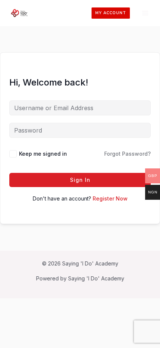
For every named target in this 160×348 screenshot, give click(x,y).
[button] (110, 13)
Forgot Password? (127, 153)
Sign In (80, 180)
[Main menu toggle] (145, 13)
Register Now (110, 198)
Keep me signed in (43, 153)
